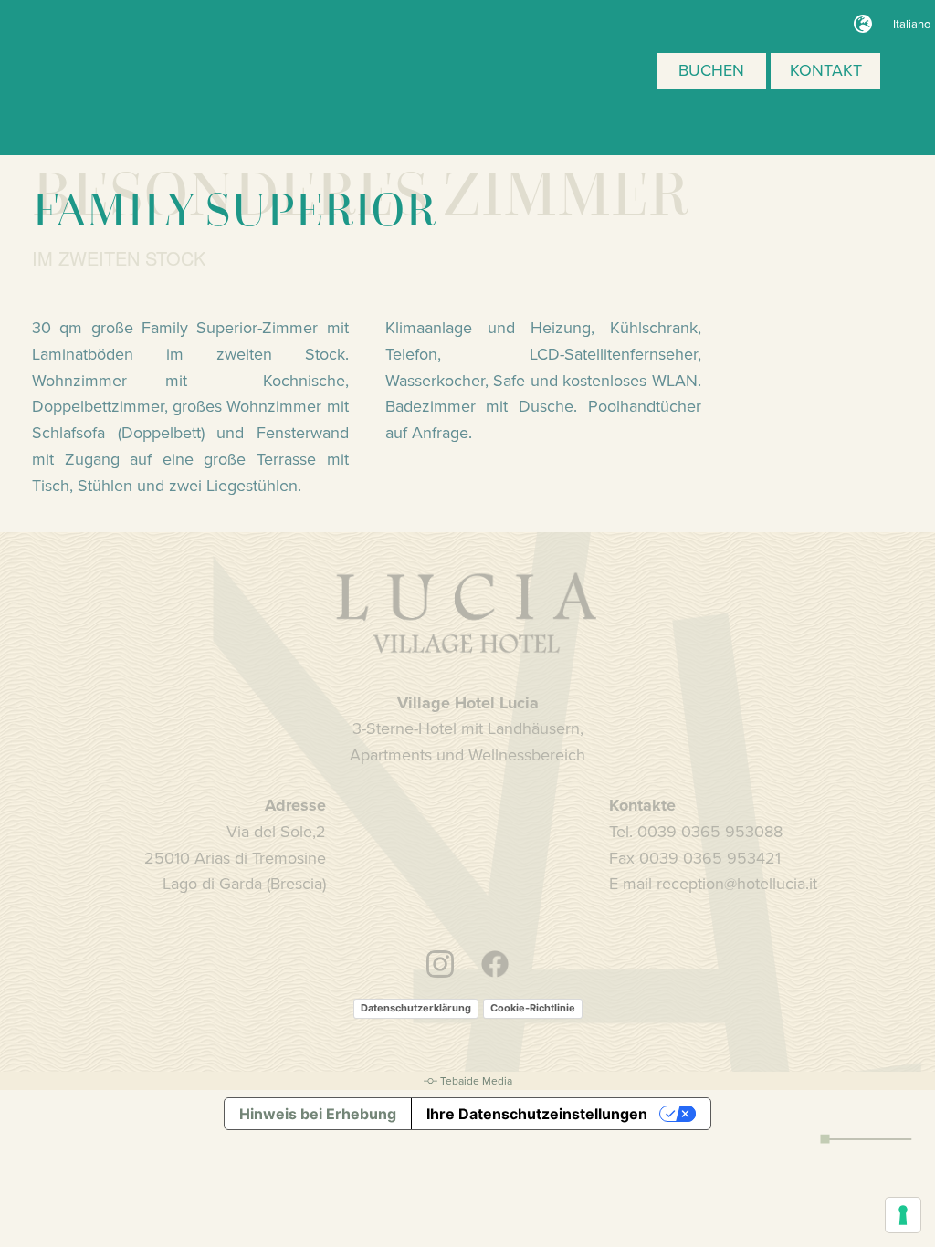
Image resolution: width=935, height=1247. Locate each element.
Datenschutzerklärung (416, 1007)
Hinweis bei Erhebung (317, 1114)
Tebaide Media (476, 1080)
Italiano (911, 24)
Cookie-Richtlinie (532, 1007)
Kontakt (826, 69)
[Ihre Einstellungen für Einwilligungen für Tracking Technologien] (903, 1215)
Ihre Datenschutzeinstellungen (536, 1114)
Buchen (711, 69)
